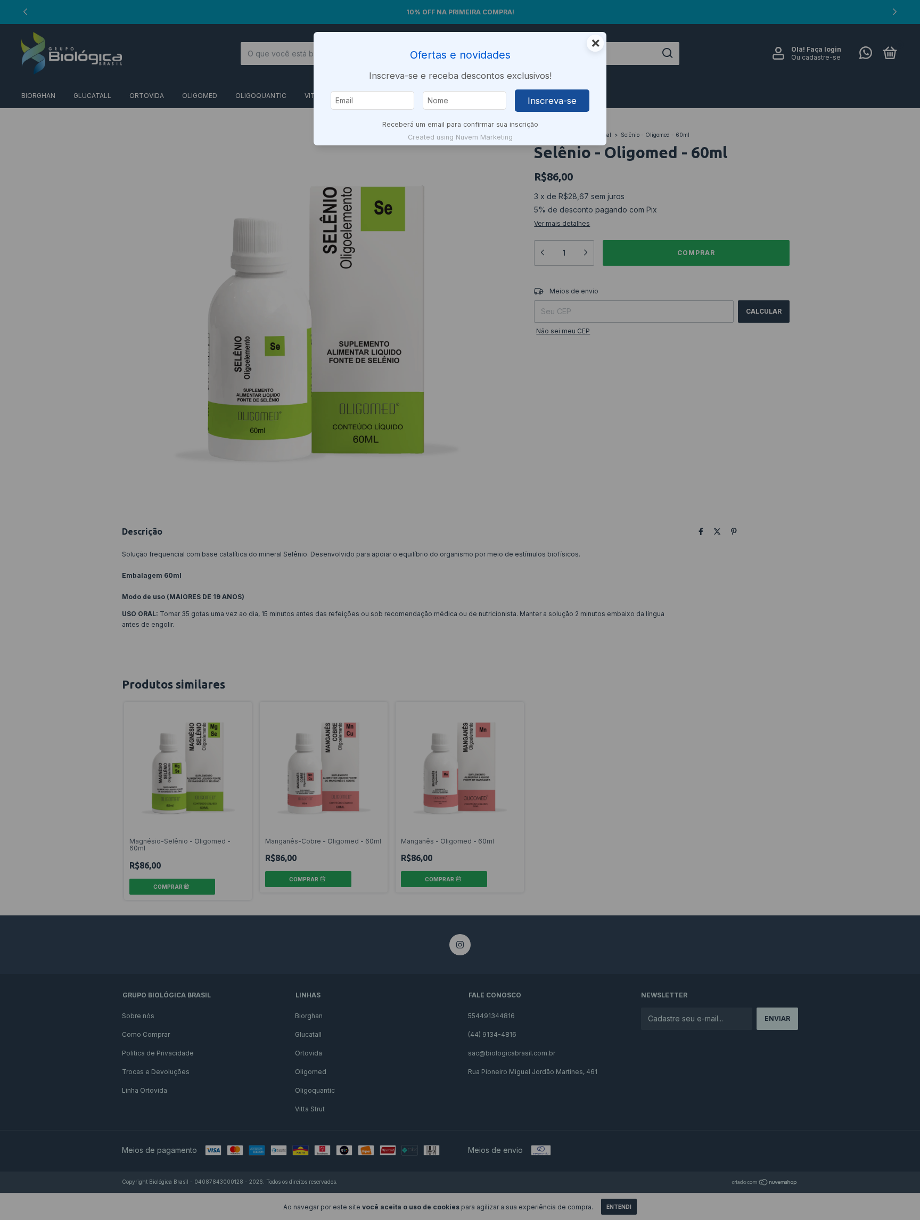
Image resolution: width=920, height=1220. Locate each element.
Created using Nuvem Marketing (460, 137)
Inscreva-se (552, 100)
